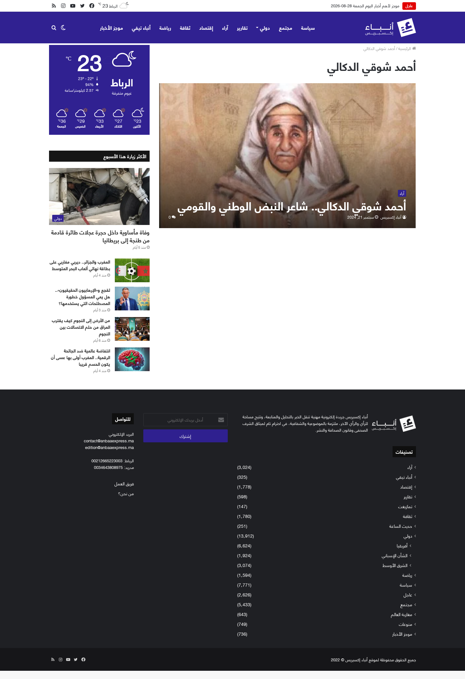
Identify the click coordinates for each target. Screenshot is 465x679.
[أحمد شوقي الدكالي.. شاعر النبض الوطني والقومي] (287, 155)
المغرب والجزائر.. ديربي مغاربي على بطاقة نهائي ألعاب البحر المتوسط (80, 265)
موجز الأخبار (111, 27)
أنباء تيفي (141, 27)
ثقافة (185, 27)
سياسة (308, 27)
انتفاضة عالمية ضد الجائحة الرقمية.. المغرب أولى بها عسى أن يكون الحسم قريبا (80, 357)
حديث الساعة (400, 525)
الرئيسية (405, 48)
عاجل (408, 594)
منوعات (405, 623)
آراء (225, 27)
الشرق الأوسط (394, 565)
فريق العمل (124, 483)
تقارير (242, 27)
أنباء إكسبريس (391, 217)
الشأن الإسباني (394, 555)
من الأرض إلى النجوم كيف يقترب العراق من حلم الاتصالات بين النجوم (81, 326)
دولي (265, 27)
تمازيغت (405, 506)
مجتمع (285, 27)
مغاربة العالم (401, 614)
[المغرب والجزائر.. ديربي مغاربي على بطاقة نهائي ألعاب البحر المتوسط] (132, 270)
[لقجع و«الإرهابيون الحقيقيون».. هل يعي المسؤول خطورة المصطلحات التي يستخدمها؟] (132, 298)
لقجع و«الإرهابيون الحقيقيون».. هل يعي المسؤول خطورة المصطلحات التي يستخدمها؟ (82, 296)
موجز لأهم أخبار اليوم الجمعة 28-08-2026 (365, 5)
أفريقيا (402, 545)
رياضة (165, 27)
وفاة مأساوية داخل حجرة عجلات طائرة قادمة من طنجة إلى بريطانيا (100, 236)
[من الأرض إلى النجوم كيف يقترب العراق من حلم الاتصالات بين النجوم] (132, 329)
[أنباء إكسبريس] (390, 27)
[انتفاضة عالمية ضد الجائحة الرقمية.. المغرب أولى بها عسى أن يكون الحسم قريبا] (132, 359)
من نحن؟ (126, 493)
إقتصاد (206, 27)
